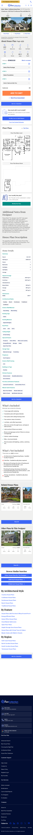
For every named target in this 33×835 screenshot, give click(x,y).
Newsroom (4, 817)
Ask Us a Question (16, 103)
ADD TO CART (17, 93)
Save (8, 15)
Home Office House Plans (9, 619)
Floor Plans (6, 33)
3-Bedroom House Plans (15, 584)
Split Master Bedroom (17, 393)
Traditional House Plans (9, 606)
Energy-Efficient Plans (8, 616)
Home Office (13, 340)
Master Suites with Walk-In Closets (12, 633)
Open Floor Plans (7, 624)
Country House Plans (8, 594)
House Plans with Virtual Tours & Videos (14, 630)
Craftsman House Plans (14, 9)
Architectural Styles (6, 750)
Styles (6, 9)
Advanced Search (5, 740)
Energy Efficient (7, 343)
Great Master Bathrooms (9, 622)
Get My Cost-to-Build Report (16, 118)
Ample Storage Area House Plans (11, 627)
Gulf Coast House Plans (9, 640)
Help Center (4, 763)
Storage (15, 343)
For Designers (4, 794)
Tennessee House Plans (9, 649)
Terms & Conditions (5, 827)
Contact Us (4, 766)
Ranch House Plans (7, 603)
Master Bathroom (18, 390)
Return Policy (4, 769)
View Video (27, 33)
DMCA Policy (23, 827)
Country (5, 302)
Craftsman (5, 304)
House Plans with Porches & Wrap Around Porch (16, 613)
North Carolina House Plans (10, 643)
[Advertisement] (16, 677)
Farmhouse (17, 302)
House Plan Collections (7, 753)
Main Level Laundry (22, 340)
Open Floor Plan (7, 346)
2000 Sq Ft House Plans (15, 579)
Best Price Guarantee (6, 810)
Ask (21, 15)
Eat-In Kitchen (6, 378)
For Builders (4, 798)
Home (2, 9)
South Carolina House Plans (10, 646)
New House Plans (5, 744)
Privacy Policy (15, 827)
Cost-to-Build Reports (6, 791)
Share (29, 15)
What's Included (5, 785)
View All (16, 565)
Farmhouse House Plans (9, 600)
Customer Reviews (6, 813)
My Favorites (4, 775)
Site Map (30, 827)
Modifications (4, 788)
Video (20, 343)
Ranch (10, 302)
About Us (3, 807)
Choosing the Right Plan (7, 747)
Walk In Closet (6, 393)
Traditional (24, 302)
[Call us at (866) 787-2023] (31, 2)
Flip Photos (17, 33)
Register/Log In (5, 772)
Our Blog (3, 820)
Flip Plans (26, 128)
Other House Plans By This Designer (16, 575)
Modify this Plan (16, 203)
